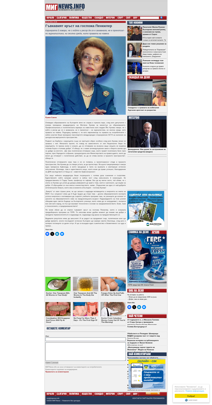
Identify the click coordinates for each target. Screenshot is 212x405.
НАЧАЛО (50, 18)
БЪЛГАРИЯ (62, 18)
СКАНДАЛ (98, 18)
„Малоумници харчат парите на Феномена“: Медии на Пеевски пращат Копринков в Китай (141, 349)
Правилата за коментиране (57, 372)
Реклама (157, 398)
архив (155, 232)
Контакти (137, 398)
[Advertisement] (127, 7)
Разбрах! (191, 395)
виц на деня (136, 290)
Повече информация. (195, 390)
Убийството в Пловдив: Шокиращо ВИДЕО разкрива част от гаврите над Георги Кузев (143, 336)
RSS (162, 398)
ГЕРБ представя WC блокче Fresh (141, 285)
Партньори (147, 398)
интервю (134, 117)
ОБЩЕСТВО (87, 18)
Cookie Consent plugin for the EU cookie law (191, 400)
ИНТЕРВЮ (110, 18)
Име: (47, 336)
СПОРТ (120, 18)
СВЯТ (128, 18)
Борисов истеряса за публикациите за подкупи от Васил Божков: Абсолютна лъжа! (143, 342)
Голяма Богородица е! (137, 327)
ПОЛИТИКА (74, 18)
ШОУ (135, 18)
